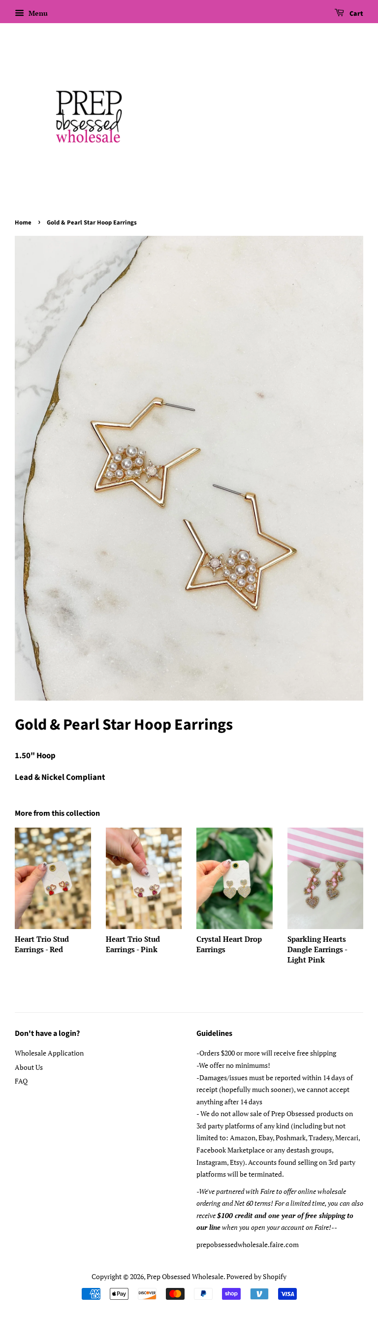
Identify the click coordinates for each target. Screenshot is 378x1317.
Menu (37, 13)
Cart (355, 14)
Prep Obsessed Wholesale (185, 1276)
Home (23, 222)
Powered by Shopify (256, 1276)
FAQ (21, 1081)
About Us (29, 1067)
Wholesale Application (49, 1053)
